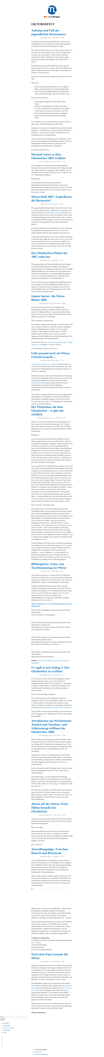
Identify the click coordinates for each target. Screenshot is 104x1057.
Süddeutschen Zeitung (53, 212)
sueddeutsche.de (64, 230)
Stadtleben (6, 1025)
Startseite (6, 1023)
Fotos (5, 1032)
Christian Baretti (36, 383)
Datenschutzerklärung (41, 1054)
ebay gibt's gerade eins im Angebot (45, 364)
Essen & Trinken (8, 1028)
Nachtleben (6, 1030)
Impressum (38, 1052)
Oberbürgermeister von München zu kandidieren (56, 707)
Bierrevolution (64, 239)
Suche (2, 1017)
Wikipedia (53, 348)
